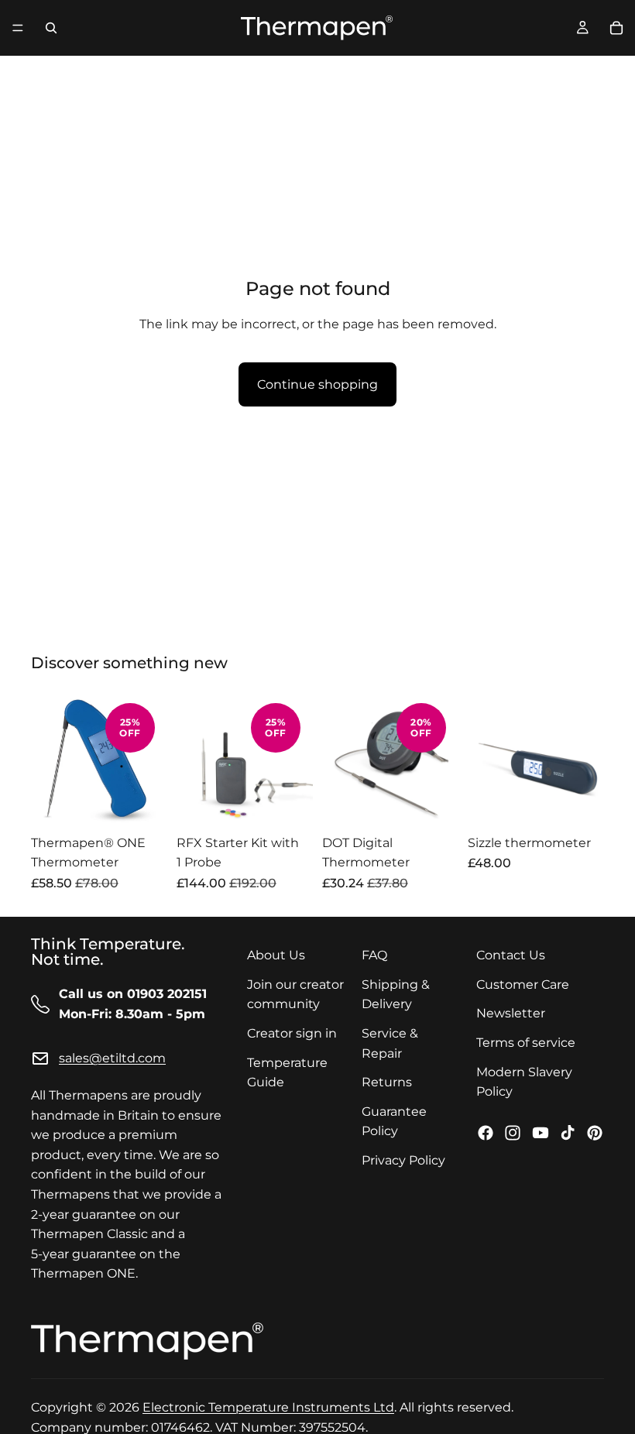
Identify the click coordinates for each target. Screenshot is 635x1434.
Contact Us (510, 955)
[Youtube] (540, 1132)
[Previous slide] (48, 759)
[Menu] (18, 28)
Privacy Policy (403, 1159)
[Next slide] (150, 759)
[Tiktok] (567, 1132)
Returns (387, 1082)
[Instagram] (512, 1132)
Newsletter (510, 1013)
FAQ (374, 955)
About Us (276, 955)
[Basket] (616, 28)
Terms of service (525, 1042)
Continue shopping (317, 384)
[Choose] (143, 803)
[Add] (289, 803)
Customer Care (522, 983)
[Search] (51, 28)
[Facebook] (485, 1132)
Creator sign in (292, 1033)
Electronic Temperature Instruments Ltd (268, 1407)
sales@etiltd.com (112, 1058)
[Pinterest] (594, 1132)
